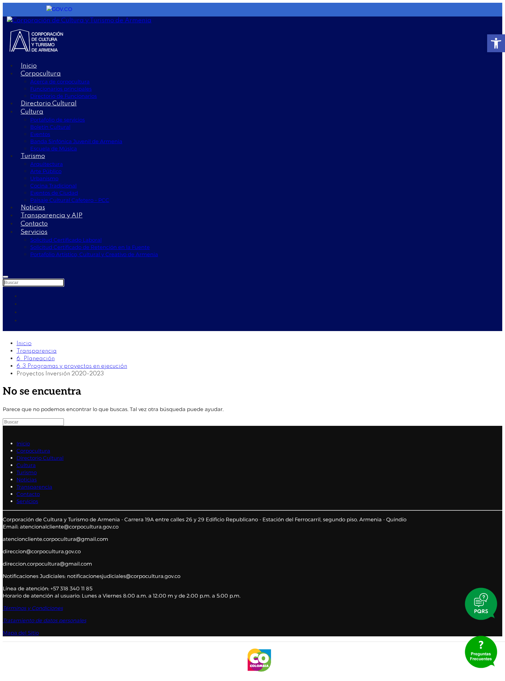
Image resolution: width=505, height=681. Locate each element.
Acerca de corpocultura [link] (60, 81)
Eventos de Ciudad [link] (54, 193)
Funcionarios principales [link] (61, 89)
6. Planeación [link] (35, 359)
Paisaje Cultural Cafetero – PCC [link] (69, 200)
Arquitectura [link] (46, 164)
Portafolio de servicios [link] (57, 119)
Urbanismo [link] (44, 178)
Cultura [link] (32, 112)
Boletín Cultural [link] (50, 127)
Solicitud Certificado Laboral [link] (66, 240)
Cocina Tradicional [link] (53, 185)
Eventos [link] (40, 134)
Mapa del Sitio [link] (21, 632)
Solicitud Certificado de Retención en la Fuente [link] (90, 247)
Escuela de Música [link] (53, 148)
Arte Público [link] (45, 171)
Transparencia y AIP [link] (51, 215)
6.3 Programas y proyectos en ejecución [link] (71, 366)
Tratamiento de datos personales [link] (44, 620)
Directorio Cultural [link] (49, 103)
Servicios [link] (34, 232)
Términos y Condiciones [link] (33, 608)
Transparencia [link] (36, 351)
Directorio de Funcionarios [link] (63, 96)
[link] (496, 43)
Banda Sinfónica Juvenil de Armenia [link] (76, 141)
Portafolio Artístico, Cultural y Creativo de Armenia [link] (94, 254)
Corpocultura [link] (41, 73)
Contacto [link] (34, 223)
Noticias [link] (33, 207)
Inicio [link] (29, 66)
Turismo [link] (33, 156)
